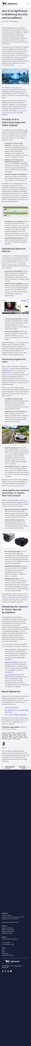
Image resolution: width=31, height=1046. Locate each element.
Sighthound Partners (7, 955)
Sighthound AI (12, 735)
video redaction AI (17, 734)
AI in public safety (21, 733)
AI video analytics (18, 736)
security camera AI (21, 735)
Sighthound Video (7, 933)
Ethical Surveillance (7, 739)
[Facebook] (5, 971)
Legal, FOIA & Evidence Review (10, 922)
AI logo (11, 157)
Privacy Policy (18, 965)
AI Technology (16, 739)
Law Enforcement (7, 915)
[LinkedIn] (3, 971)
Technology (5, 953)
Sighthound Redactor (8, 930)
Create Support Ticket (8, 944)
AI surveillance (12, 733)
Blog (3, 950)
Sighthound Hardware (8, 931)
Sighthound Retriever (8, 928)
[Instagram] (8, 971)
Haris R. (16, 21)
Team (3, 951)
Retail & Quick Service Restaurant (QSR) (13, 917)
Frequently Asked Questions (9, 939)
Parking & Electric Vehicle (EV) (10, 918)
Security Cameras (23, 737)
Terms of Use (5, 967)
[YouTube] (11, 971)
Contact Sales (6, 942)
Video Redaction (13, 737)
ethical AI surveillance (7, 736)
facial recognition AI (7, 734)
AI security (4, 733)
